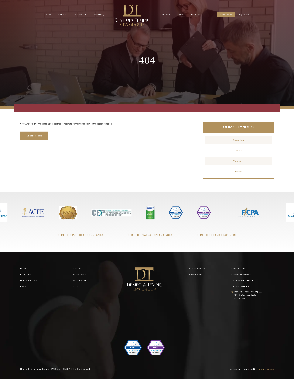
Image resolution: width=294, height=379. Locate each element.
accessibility (197, 268)
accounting (80, 280)
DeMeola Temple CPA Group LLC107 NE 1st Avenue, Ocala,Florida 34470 (248, 295)
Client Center (226, 14)
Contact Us (195, 14)
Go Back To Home (34, 136)
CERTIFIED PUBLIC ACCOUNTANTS (80, 234)
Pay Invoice (244, 14)
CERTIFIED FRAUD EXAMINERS (216, 234)
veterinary (79, 274)
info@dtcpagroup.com (241, 274)
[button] (62, 14)
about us (25, 274)
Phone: (242, 280)
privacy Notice (198, 274)
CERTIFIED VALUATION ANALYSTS (150, 234)
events (77, 286)
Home (48, 14)
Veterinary (238, 161)
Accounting (99, 14)
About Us (238, 171)
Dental (238, 150)
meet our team (28, 280)
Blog (181, 14)
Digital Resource (266, 369)
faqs (23, 286)
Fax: (241, 286)
